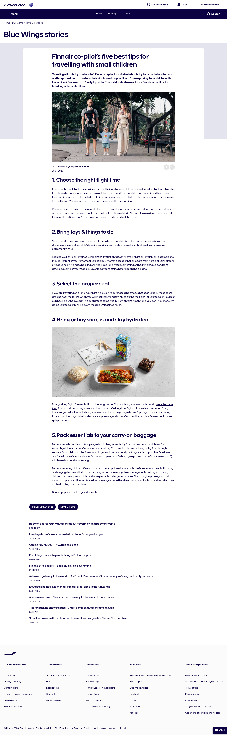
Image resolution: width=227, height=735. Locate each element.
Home (7, 22)
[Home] (14, 5)
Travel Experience (34, 22)
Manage (112, 13)
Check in (128, 13)
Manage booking (81, 264)
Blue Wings (17, 22)
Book (99, 13)
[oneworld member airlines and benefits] (31, 5)
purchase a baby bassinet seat (131, 292)
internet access (115, 260)
